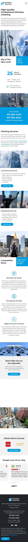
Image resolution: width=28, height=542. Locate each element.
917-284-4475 (14, 114)
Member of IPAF (14, 507)
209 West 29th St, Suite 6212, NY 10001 (14, 511)
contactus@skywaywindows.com (14, 513)
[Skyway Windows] (6, 3)
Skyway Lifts (4, 393)
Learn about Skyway (20, 60)
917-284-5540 (14, 117)
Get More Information (9, 402)
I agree (5, 538)
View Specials (14, 374)
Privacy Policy (13, 535)
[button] (26, 3)
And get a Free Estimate (14, 120)
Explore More (7, 185)
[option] (14, 43)
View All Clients (14, 450)
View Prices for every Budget (21, 261)
